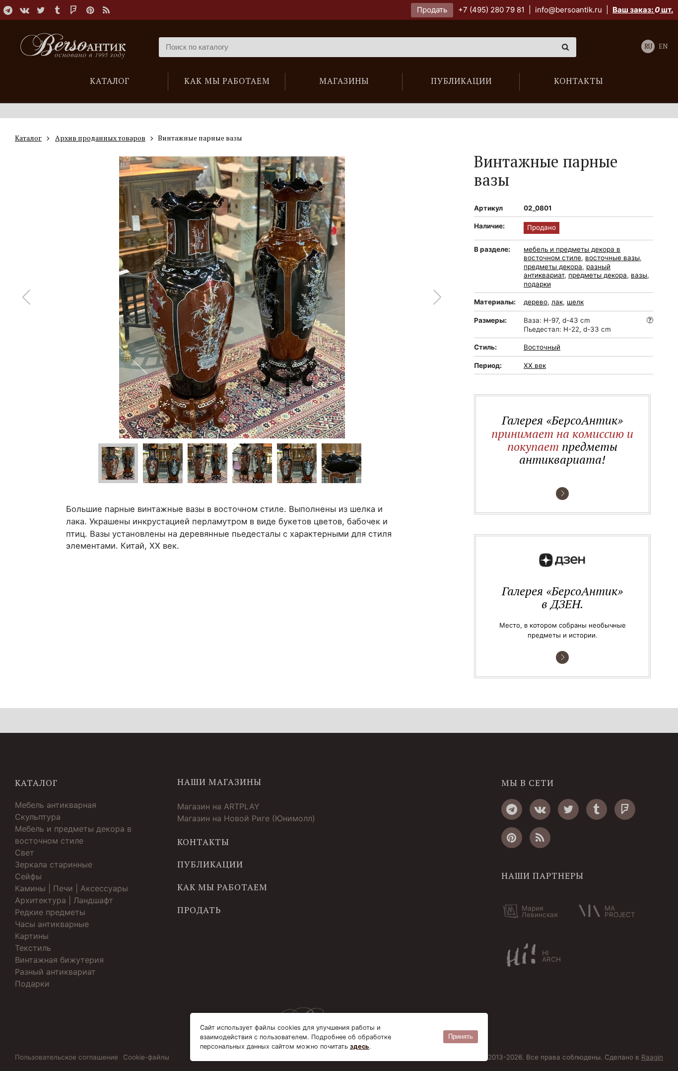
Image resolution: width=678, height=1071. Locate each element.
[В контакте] (24, 10)
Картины (32, 936)
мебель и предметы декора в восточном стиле (572, 253)
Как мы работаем (222, 887)
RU (648, 46)
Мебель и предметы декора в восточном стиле (73, 835)
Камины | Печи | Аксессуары (71, 888)
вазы (639, 275)
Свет (24, 852)
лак (557, 302)
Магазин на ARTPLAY (218, 806)
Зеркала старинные (53, 864)
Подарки (32, 984)
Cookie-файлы (146, 1057)
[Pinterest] (90, 10)
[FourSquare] (73, 10)
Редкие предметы (50, 912)
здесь (359, 1046)
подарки (537, 284)
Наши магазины (219, 782)
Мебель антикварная (55, 805)
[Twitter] (41, 10)
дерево (535, 302)
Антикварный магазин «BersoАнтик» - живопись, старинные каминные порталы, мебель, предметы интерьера (77, 47)
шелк (575, 302)
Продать (432, 9)
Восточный (542, 347)
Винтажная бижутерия (59, 960)
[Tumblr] (57, 10)
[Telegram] (8, 10)
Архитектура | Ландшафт (64, 900)
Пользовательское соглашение (66, 1057)
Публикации (210, 864)
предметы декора (553, 267)
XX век (535, 365)
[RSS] (106, 10)
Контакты (203, 842)
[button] (437, 297)
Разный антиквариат (55, 972)
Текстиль (33, 948)
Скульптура (38, 817)
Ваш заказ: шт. (642, 9)
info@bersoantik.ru (568, 9)
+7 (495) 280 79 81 (491, 9)
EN (663, 46)
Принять (460, 1036)
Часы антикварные (52, 924)
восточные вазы (612, 258)
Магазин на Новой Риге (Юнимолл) (246, 818)
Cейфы (28, 876)
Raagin (652, 1057)
